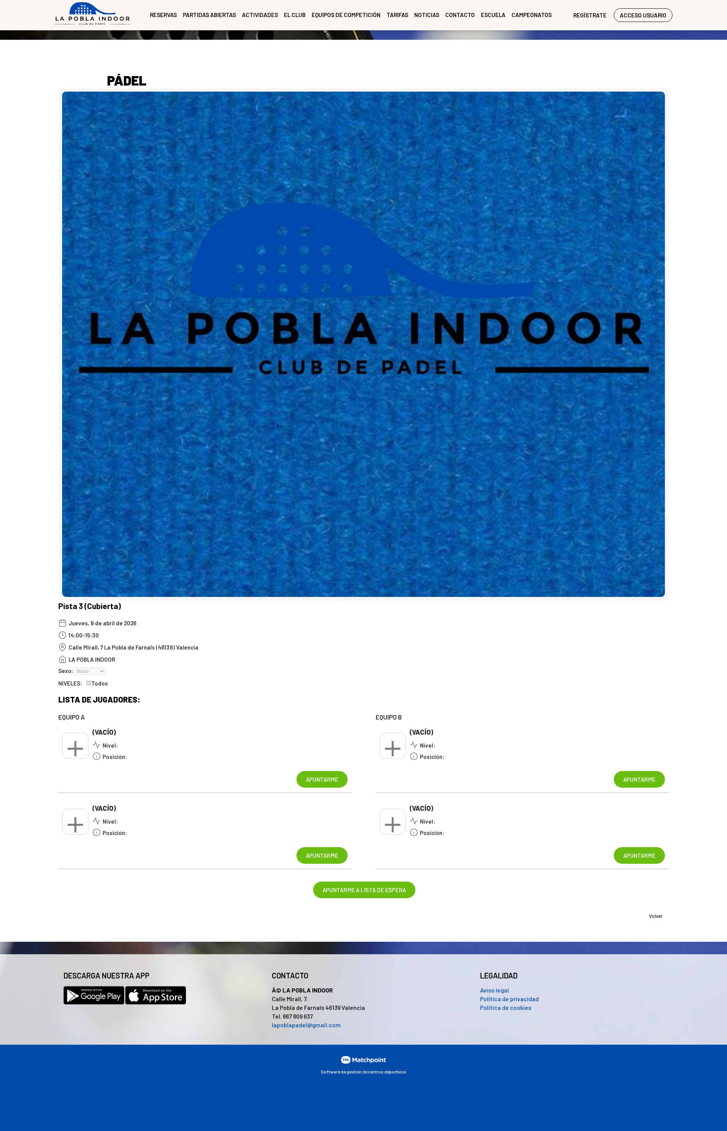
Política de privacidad (509, 998)
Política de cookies (505, 1007)
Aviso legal (494, 990)
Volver (656, 916)
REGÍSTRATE (590, 15)
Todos (99, 683)
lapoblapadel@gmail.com (306, 1024)
